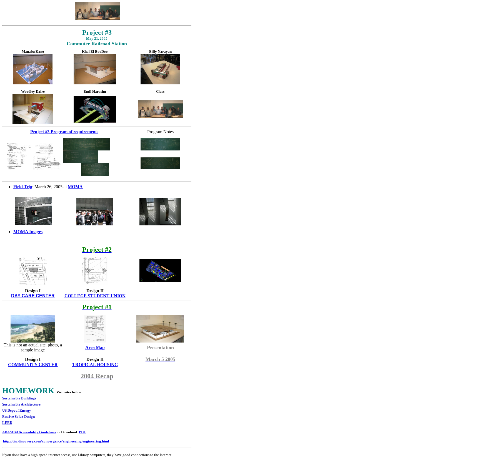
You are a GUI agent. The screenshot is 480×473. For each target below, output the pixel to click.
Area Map (95, 347)
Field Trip (22, 186)
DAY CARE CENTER (33, 295)
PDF (82, 432)
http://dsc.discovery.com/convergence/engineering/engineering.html (56, 441)
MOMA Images (27, 231)
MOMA (75, 186)
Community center (33, 364)
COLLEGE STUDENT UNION (95, 295)
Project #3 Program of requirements (64, 131)
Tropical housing (95, 364)
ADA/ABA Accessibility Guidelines (29, 432)
